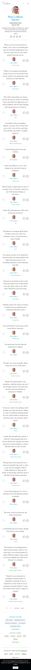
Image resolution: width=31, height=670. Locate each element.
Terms (6, 654)
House (15, 541)
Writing (15, 639)
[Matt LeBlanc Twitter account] (17, 37)
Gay (18, 338)
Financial (17, 65)
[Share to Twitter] (27, 60)
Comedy (18, 204)
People (11, 402)
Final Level (24, 650)
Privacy (11, 654)
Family (17, 299)
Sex (16, 338)
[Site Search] (23, 4)
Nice (15, 181)
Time (15, 456)
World (13, 89)
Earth (17, 320)
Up (13, 181)
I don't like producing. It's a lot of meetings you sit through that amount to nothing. (15, 493)
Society (14, 320)
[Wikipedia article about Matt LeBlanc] (11, 37)
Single (14, 570)
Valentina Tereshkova (11, 623)
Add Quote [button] (17, 654)
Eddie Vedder (9, 620)
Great (18, 485)
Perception (19, 570)
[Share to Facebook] (24, 60)
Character (15, 402)
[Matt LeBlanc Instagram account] (20, 37)
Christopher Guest (15, 626)
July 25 (14, 25)
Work (13, 65)
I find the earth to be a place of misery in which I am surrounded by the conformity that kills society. (15, 307)
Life (12, 485)
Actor (20, 23)
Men (13, 338)
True (16, 376)
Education (15, 601)
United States (14, 23)
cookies (13, 661)
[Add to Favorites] (3, 60)
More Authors (15, 629)
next (22, 608)
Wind (19, 275)
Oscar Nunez (22, 623)
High (12, 275)
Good (15, 485)
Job (16, 223)
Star (19, 376)
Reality (10, 570)
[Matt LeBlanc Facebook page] (14, 37)
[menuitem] (6, 654)
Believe (11, 143)
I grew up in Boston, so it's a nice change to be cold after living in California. (15, 168)
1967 (17, 25)
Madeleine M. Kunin (20, 620)
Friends (13, 204)
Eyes (20, 143)
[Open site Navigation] (28, 4)
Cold (18, 181)
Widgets (24, 654)
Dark (15, 117)
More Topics (15, 642)
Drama (17, 89)
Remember (16, 143)
